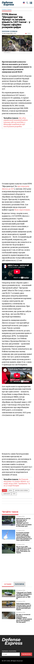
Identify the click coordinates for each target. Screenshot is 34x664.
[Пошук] (27, 3)
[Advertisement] (17, 434)
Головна (4, 9)
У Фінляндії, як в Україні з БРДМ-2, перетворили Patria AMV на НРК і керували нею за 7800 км (24, 595)
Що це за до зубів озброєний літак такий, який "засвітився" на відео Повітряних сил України (23, 549)
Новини (9, 9)
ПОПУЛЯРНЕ (19, 584)
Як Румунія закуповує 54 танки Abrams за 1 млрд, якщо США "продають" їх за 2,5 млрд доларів (16, 482)
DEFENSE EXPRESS (9, 31)
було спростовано (22, 210)
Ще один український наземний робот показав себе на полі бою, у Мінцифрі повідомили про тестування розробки (15, 122)
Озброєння (6, 493)
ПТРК (14, 493)
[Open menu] (31, 3)
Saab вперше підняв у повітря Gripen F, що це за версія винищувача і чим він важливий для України (23, 606)
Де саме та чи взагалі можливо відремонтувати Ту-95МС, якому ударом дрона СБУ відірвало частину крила (24, 618)
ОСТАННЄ (7, 584)
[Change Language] (24, 3)
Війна (10, 490)
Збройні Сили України (21, 490)
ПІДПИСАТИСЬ (26, 654)
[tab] (8, 584)
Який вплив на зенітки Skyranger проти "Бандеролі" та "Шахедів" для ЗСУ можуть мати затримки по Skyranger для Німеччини (24, 523)
